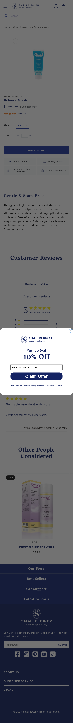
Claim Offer (36, 376)
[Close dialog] (70, 330)
